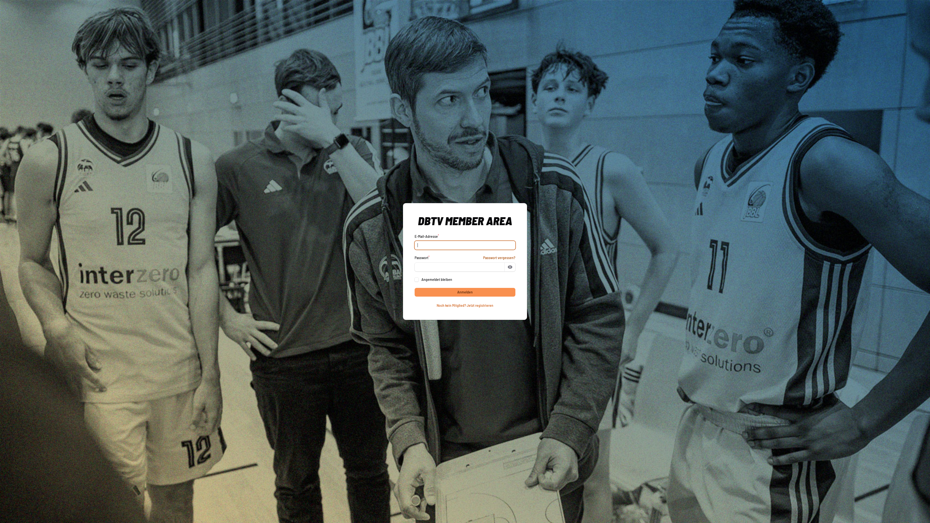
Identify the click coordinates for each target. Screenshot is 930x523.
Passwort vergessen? (499, 258)
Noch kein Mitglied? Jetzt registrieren (465, 305)
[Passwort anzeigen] (510, 267)
